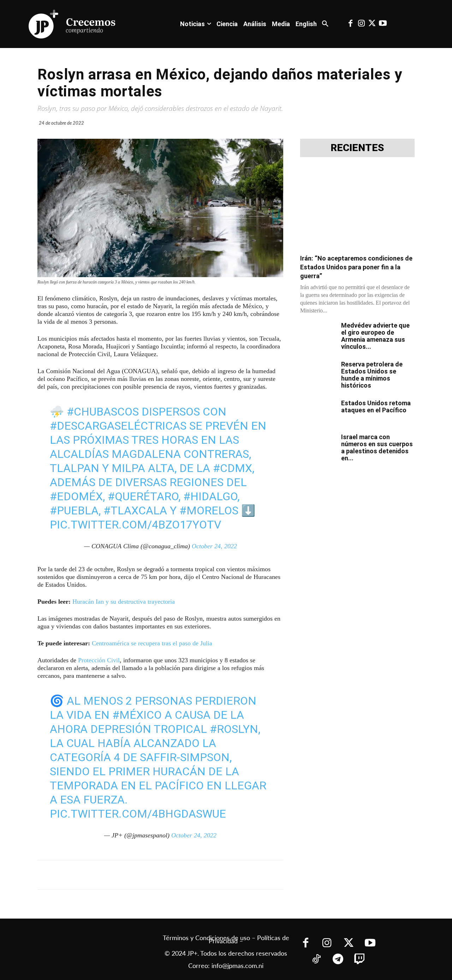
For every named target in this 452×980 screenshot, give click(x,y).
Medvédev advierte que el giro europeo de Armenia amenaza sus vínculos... (375, 336)
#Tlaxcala (135, 510)
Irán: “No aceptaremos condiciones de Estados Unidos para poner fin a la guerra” (356, 267)
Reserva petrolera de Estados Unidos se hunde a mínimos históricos (372, 374)
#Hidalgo (210, 496)
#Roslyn (234, 729)
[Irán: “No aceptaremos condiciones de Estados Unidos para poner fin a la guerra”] (357, 207)
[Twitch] (359, 960)
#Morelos (208, 510)
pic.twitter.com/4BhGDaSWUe (138, 813)
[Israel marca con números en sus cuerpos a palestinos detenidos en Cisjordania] (317, 446)
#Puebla (74, 510)
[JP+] (72, 24)
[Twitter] (371, 24)
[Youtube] (382, 24)
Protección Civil (99, 660)
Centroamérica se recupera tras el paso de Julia (152, 643)
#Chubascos (103, 411)
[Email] (177, 875)
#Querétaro (143, 496)
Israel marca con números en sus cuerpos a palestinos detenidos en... (377, 447)
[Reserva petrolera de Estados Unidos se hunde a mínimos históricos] (317, 373)
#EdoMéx (76, 496)
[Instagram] (361, 24)
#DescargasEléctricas (118, 425)
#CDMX (232, 468)
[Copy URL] (193, 875)
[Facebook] (350, 24)
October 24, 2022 (214, 546)
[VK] (161, 875)
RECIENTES (357, 148)
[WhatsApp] (145, 875)
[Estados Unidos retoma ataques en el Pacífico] (317, 412)
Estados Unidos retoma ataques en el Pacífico (376, 406)
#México (137, 715)
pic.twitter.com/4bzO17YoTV (135, 524)
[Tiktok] (316, 960)
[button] (325, 24)
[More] (210, 875)
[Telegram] (128, 875)
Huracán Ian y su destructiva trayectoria (123, 601)
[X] (112, 875)
